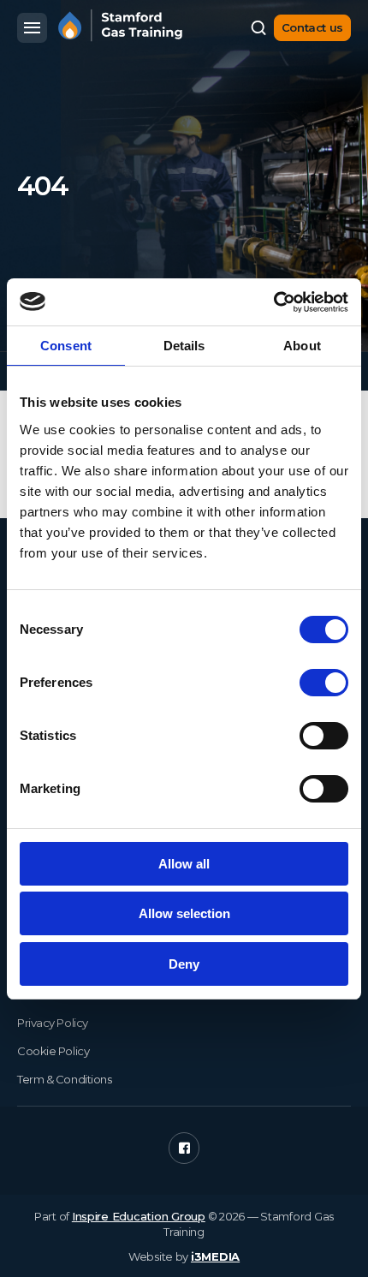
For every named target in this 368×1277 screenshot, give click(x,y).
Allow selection (184, 913)
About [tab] (302, 345)
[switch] (324, 682)
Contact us (312, 27)
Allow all (184, 863)
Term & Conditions (64, 1079)
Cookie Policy (53, 1051)
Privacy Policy (52, 1022)
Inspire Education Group (138, 1216)
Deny (184, 964)
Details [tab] (184, 345)
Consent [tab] (66, 345)
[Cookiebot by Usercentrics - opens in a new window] (273, 302)
